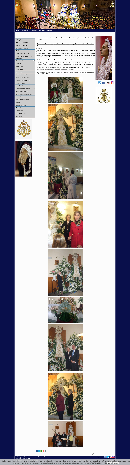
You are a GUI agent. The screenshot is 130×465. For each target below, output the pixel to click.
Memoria (18, 63)
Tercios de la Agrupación (23, 88)
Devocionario (19, 61)
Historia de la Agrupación (23, 77)
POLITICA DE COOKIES (99, 463)
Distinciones (19, 110)
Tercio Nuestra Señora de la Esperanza (24, 57)
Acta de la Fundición (21, 45)
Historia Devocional (21, 74)
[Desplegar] (34, 48)
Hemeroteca (19, 97)
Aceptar (110, 463)
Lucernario (19, 72)
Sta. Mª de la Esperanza (22, 99)
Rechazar (116, 463)
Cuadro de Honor (21, 113)
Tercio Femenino (20, 83)
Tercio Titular (19, 69)
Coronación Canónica (22, 48)
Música (18, 102)
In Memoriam (19, 66)
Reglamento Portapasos (22, 91)
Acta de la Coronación (22, 42)
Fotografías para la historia (23, 108)
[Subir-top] (93, 454)
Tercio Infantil (19, 51)
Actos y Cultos (20, 40)
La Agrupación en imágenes (24, 94)
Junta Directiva (20, 86)
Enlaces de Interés (21, 105)
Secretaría (19, 116)
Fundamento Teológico (22, 53)
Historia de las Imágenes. (23, 80)
